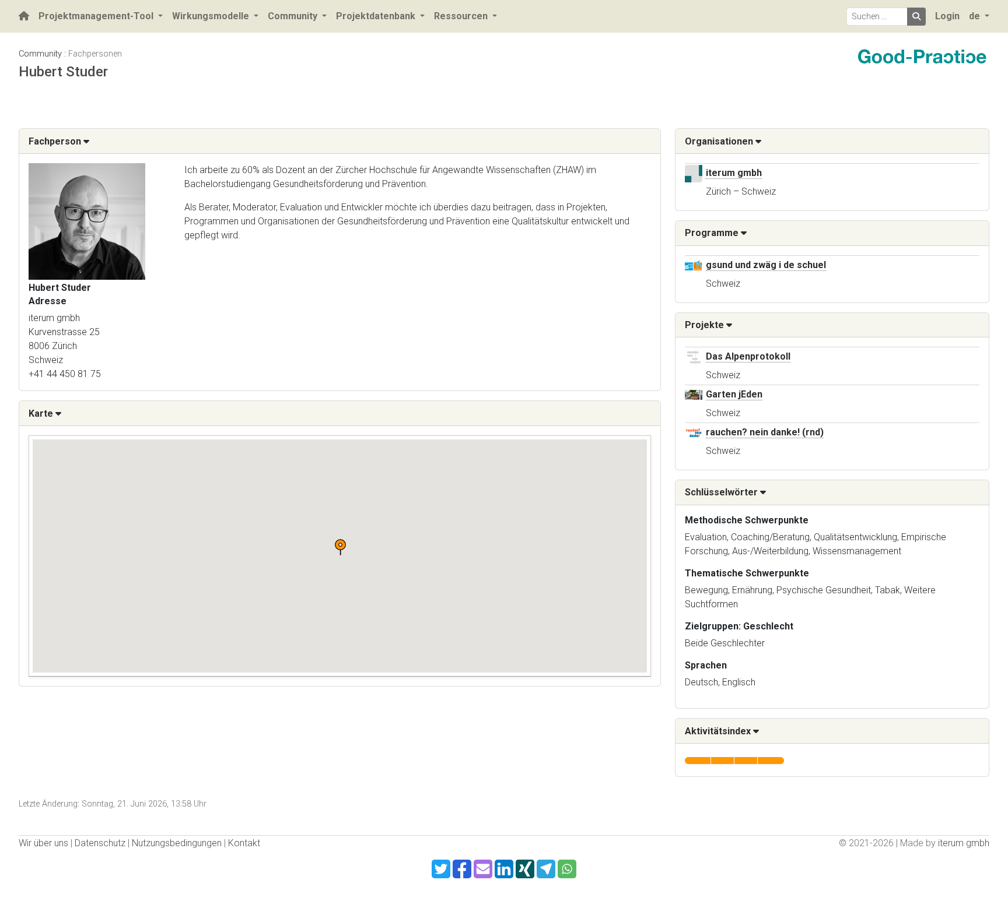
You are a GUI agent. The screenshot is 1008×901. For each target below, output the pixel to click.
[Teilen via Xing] (525, 869)
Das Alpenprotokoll (748, 356)
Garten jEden (734, 394)
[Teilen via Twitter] (441, 869)
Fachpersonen (95, 54)
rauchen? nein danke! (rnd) (765, 432)
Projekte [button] (705, 324)
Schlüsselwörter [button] (722, 492)
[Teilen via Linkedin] (504, 869)
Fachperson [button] (56, 141)
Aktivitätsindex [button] (719, 731)
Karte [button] (42, 413)
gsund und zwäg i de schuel (766, 264)
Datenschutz (100, 843)
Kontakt (244, 843)
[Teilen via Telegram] (546, 869)
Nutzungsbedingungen (177, 843)
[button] (340, 547)
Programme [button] (713, 232)
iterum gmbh (734, 172)
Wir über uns (43, 843)
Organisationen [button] (720, 141)
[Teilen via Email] (483, 869)
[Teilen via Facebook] (462, 869)
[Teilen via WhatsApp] (567, 869)
